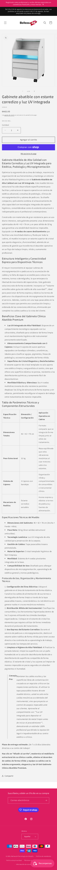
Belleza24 (14, 856)
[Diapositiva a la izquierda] (23, 91)
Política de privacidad (14, 860)
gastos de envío (9, 115)
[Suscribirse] (46, 800)
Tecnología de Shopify (26, 856)
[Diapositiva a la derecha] (34, 91)
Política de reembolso (43, 856)
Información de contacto (24, 864)
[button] (5, 23)
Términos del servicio (31, 860)
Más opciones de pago (28, 154)
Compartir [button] (9, 776)
